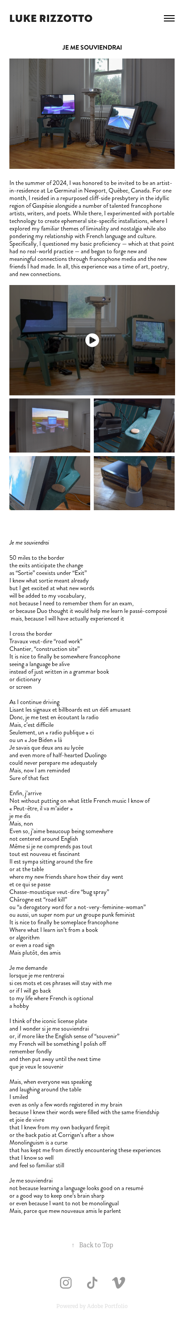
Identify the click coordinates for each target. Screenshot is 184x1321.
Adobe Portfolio (107, 1306)
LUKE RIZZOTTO (50, 18)
